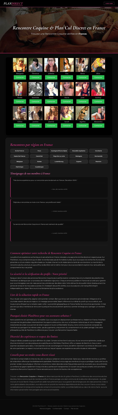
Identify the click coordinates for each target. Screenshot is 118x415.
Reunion (98, 161)
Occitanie (98, 151)
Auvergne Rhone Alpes (59, 151)
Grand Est (39, 156)
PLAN (13, 3)
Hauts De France (19, 156)
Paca (39, 151)
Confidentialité (57, 408)
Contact (66, 408)
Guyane (78, 161)
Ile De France (19, 151)
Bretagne (79, 156)
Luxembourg (59, 161)
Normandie (98, 156)
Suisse (39, 161)
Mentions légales (45, 408)
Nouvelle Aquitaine (78, 151)
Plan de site (74, 408)
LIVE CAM (109, 3)
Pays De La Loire (59, 156)
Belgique (20, 161)
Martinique (19, 167)
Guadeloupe (39, 167)
